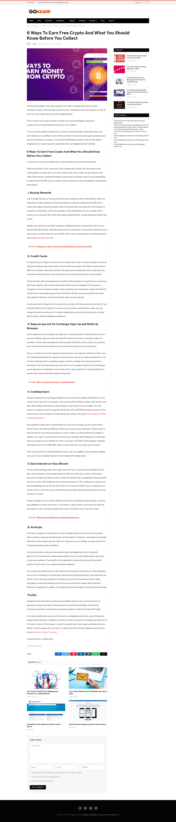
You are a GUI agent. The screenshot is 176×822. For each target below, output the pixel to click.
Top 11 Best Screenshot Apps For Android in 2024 (137, 57)
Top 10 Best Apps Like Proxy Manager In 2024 (53, 2)
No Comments (57, 44)
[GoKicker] (39, 11)
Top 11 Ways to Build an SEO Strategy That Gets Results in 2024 (137, 92)
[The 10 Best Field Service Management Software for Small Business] (46, 678)
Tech (103, 21)
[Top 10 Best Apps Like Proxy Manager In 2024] (119, 69)
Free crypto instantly (35, 646)
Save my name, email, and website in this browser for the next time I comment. (57, 772)
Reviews (82, 21)
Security (93, 21)
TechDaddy (85, 815)
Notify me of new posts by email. (42, 781)
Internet (48, 21)
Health (111, 21)
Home (31, 21)
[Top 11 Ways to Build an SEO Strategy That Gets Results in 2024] (119, 93)
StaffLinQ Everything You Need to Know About (87, 724)
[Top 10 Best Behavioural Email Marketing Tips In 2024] (88, 678)
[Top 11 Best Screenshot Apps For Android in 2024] (119, 58)
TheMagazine (94, 815)
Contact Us (102, 815)
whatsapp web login (45, 238)
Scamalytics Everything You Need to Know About (44, 725)
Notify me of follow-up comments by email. (46, 777)
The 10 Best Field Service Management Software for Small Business (42, 692)
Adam (35, 44)
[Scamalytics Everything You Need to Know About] (46, 711)
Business (60, 21)
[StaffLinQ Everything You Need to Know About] (88, 711)
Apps (39, 21)
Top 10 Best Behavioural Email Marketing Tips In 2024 (88, 692)
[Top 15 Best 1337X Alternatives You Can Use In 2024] (119, 105)
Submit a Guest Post (113, 815)
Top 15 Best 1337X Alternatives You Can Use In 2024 (137, 103)
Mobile (72, 21)
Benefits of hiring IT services (44, 632)
